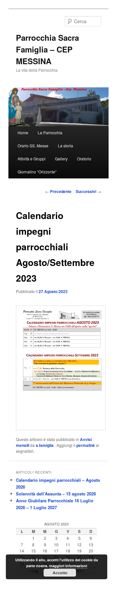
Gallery (61, 158)
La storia (65, 145)
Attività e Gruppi (32, 158)
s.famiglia (45, 445)
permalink (85, 445)
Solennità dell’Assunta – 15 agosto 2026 (56, 494)
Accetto (60, 573)
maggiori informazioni (68, 565)
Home (23, 132)
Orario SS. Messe (33, 145)
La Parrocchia (50, 132)
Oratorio (84, 158)
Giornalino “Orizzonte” (37, 171)
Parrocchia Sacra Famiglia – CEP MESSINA (47, 49)
